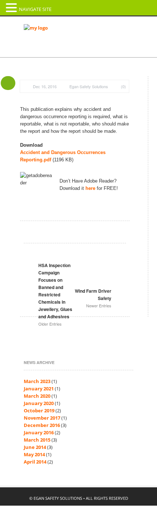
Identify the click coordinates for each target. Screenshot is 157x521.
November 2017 (42, 418)
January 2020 (39, 403)
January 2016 (39, 432)
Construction (40, 62)
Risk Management (107, 76)
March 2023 (37, 381)
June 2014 (35, 447)
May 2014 (34, 454)
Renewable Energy (47, 76)
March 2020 (37, 396)
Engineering (105, 48)
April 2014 (35, 461)
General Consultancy (50, 48)
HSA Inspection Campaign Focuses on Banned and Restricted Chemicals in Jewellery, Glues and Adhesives (55, 294)
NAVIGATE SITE (35, 9)
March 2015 (37, 439)
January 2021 (39, 388)
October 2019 (39, 410)
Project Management (97, 62)
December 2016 (42, 425)
